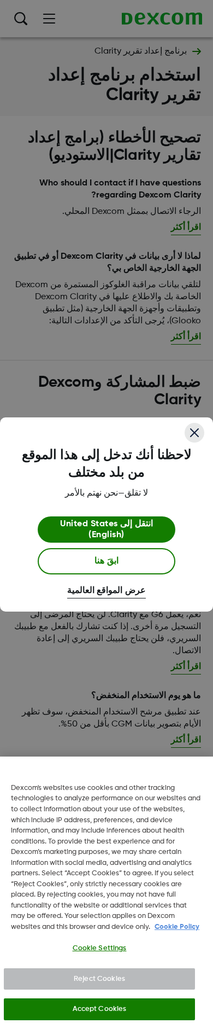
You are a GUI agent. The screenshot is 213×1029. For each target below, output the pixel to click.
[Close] (194, 433)
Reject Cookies (99, 979)
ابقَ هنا (106, 561)
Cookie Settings (100, 948)
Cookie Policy (177, 927)
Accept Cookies (100, 1009)
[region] (106, 893)
